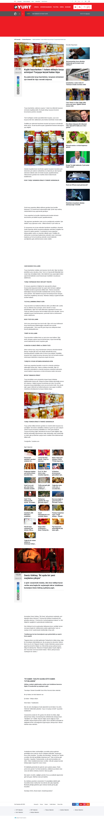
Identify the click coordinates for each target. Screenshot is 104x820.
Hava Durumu (44, 1)
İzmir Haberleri (19, 812)
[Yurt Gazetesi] (22, 7)
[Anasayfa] (15, 1)
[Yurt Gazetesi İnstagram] (82, 1)
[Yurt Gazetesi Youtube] (79, 1)
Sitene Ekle (37, 1)
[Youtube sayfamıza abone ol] (81, 804)
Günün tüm (85, 13)
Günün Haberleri (26, 1)
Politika (55, 7)
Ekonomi (68, 7)
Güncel (36, 7)
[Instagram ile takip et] (84, 804)
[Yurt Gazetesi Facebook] (72, 1)
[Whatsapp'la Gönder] (18, 85)
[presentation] (19, 14)
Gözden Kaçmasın (46, 7)
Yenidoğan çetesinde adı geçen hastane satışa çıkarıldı (45, 13)
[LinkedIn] (18, 83)
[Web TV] (85, 1)
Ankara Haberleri (79, 810)
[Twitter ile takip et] (77, 804)
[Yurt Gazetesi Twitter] (75, 1)
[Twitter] (18, 80)
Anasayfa (36, 804)
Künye (41, 804)
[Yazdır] (18, 90)
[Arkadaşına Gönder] (18, 88)
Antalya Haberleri (34, 812)
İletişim (46, 804)
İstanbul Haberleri (64, 810)
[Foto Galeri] (89, 1)
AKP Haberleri (33, 810)
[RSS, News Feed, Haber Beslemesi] (88, 804)
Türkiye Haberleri (49, 810)
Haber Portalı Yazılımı (21, 817)
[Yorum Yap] (18, 93)
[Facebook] (18, 77)
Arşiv (33, 1)
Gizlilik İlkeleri (53, 804)
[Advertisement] (52, 27)
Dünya (62, 7)
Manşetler (20, 1)
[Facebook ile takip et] (74, 804)
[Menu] (75, 7)
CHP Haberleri (19, 810)
